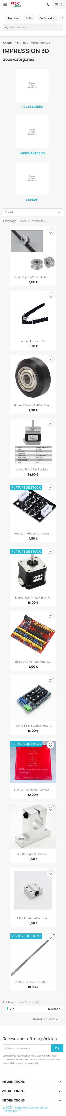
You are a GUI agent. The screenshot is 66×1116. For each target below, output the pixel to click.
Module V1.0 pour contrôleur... (33, 533)
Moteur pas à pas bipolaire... (33, 469)
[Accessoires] (32, 85)
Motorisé (13, 18)
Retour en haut (46, 1019)
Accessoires (32, 107)
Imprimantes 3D (32, 153)
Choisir (33, 212)
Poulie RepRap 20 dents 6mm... (33, 277)
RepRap (32, 200)
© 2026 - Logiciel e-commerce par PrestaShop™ (25, 1109)
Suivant (55, 1009)
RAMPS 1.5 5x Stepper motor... (33, 725)
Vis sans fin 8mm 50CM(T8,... (33, 982)
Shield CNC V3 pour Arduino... (33, 661)
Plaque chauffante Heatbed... (33, 790)
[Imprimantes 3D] (32, 132)
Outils (29, 18)
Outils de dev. (47, 18)
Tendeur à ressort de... (33, 341)
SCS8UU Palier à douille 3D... (33, 918)
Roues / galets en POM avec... (33, 405)
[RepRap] (32, 178)
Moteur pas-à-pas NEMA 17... (33, 597)
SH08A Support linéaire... (33, 854)
